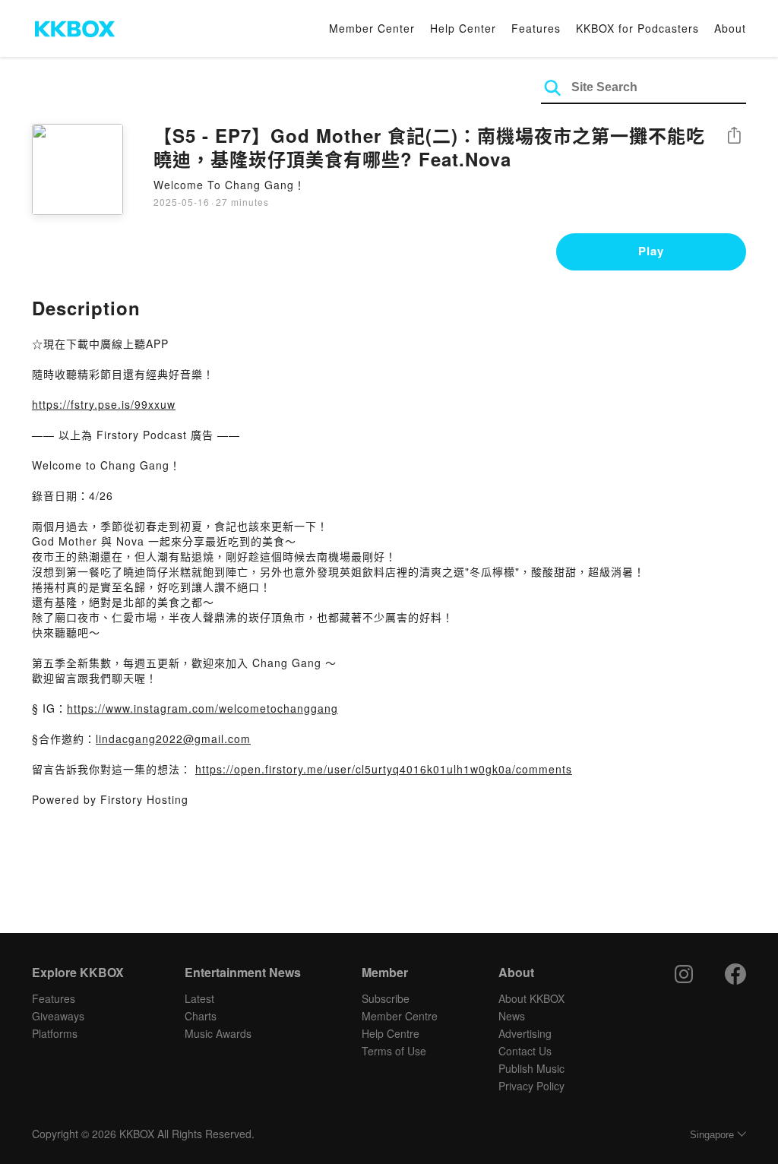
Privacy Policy (531, 1085)
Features (536, 28)
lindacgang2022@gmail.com (173, 738)
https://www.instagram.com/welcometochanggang (202, 708)
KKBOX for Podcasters (637, 28)
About (730, 28)
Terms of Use (394, 1050)
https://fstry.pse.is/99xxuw (104, 404)
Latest (199, 998)
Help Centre (390, 1033)
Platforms (54, 1033)
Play (651, 250)
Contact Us (525, 1050)
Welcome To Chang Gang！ (229, 184)
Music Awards (218, 1033)
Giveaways (58, 1015)
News (511, 1015)
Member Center (372, 28)
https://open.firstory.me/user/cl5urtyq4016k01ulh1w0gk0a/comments (383, 769)
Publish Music (531, 1068)
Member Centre (400, 1015)
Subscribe (386, 998)
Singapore (712, 1134)
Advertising (525, 1033)
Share (734, 136)
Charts (201, 1015)
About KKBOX (531, 998)
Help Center (463, 28)
